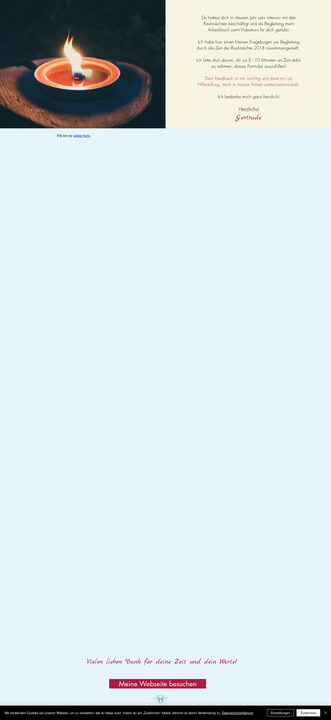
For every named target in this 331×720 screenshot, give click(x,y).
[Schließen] (325, 712)
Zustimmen (308, 713)
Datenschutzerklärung (237, 713)
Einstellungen (280, 713)
